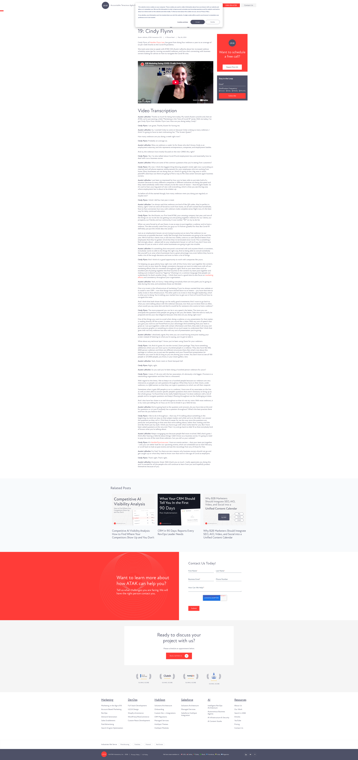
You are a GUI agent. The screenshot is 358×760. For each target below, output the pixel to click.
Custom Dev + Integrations (165, 713)
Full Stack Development (137, 706)
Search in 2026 (240, 713)
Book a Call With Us (176, 656)
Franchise (137, 744)
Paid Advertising (107, 724)
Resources (240, 700)
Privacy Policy (135, 755)
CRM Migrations (160, 717)
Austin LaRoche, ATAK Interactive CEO (150, 37)
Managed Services (161, 720)
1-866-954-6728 (231, 5)
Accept (198, 22)
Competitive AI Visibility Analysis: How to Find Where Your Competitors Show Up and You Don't (133, 534)
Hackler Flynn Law (157, 42)
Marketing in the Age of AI (111, 706)
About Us (238, 706)
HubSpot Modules (161, 728)
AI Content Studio (215, 721)
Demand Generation (109, 717)
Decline (213, 22)
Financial (148, 744)
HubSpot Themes (161, 724)
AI (209, 700)
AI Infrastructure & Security (218, 717)
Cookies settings (182, 22)
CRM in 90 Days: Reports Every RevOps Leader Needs (176, 532)
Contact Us (248, 5)
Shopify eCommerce (136, 713)
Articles (237, 717)
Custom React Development (139, 720)
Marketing (107, 700)
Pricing (237, 724)
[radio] (222, 91)
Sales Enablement (108, 720)
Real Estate (159, 744)
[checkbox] (232, 91)
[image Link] (167, 679)
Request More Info (232, 67)
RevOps (104, 713)
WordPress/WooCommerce (138, 717)
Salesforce (187, 700)
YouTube (237, 720)
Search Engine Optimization (112, 728)
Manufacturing (124, 744)
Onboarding (159, 709)
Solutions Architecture (163, 706)
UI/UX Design (133, 709)
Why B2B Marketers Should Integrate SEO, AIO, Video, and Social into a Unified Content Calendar (224, 534)
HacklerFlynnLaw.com (159, 442)
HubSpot (159, 700)
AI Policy (145, 755)
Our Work (238, 709)
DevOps (132, 700)
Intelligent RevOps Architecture (215, 707)
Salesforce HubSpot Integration (189, 714)
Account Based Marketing (111, 709)
